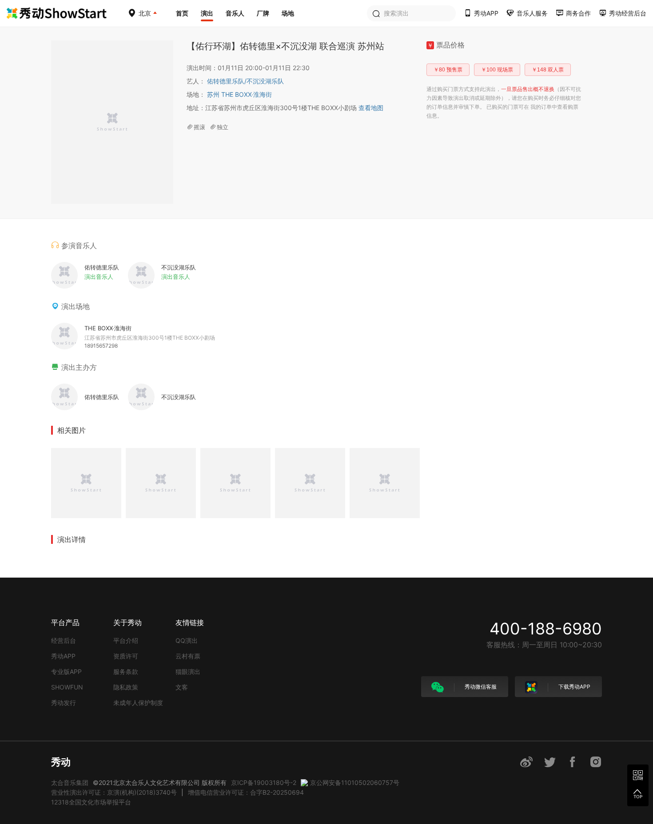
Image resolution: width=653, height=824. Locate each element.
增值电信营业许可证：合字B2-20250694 (246, 792)
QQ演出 (186, 640)
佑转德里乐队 (227, 81)
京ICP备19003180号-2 (263, 782)
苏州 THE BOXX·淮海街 (239, 94)
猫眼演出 (187, 671)
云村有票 (187, 656)
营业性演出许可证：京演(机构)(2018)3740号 (114, 792)
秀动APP (63, 656)
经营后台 (63, 640)
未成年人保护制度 (138, 702)
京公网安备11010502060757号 (354, 782)
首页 (182, 13)
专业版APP (66, 671)
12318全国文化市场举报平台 (91, 802)
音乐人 (235, 13)
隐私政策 (125, 687)
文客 (181, 687)
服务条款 (125, 671)
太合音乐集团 (69, 782)
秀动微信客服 (480, 686)
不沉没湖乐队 (265, 81)
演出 (207, 13)
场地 (288, 13)
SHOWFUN (67, 687)
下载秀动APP (573, 686)
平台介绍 (125, 640)
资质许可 (125, 656)
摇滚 (199, 127)
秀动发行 (63, 702)
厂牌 (263, 13)
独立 (222, 127)
